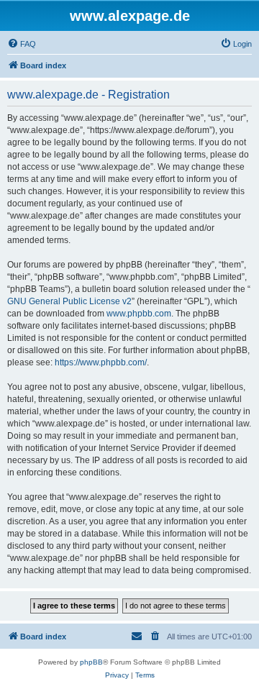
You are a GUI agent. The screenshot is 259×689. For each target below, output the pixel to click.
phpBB (91, 662)
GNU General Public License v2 (69, 301)
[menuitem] (21, 44)
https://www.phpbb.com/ (101, 362)
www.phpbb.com (138, 314)
